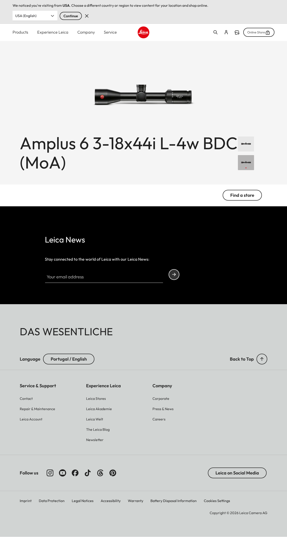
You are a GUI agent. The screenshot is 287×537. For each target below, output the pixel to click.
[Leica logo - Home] (144, 32)
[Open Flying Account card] (226, 32)
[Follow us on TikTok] (87, 472)
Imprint (26, 500)
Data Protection (52, 500)
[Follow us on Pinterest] (112, 472)
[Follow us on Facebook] (75, 472)
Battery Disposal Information (173, 500)
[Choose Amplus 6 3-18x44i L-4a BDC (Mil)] (246, 144)
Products (20, 32)
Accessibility (111, 500)
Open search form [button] (215, 32)
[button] (262, 359)
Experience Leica (52, 32)
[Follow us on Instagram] (50, 472)
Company (86, 32)
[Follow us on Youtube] (62, 472)
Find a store (237, 32)
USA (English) (26, 15)
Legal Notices (82, 500)
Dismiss (86, 16)
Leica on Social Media (237, 473)
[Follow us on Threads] (100, 472)
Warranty (135, 500)
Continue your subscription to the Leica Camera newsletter (174, 274)
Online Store (256, 32)
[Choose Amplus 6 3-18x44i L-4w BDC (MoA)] (246, 162)
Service (110, 32)
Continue (70, 16)
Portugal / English (69, 359)
